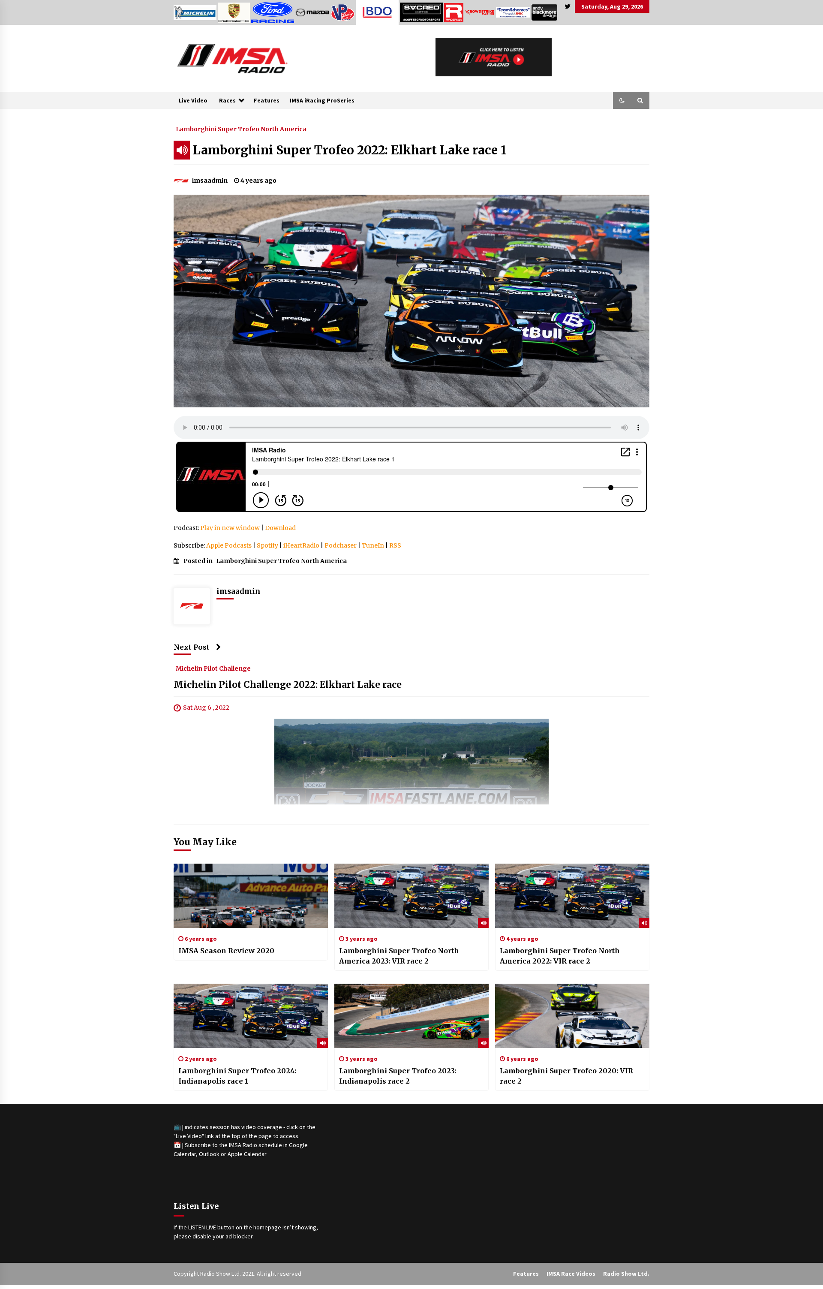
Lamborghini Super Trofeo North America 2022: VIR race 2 (560, 955)
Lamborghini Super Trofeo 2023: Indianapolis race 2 (397, 1075)
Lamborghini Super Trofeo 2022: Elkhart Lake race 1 (350, 150)
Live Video (193, 100)
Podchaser (340, 545)
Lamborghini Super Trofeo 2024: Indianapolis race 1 (237, 1075)
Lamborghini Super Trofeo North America (241, 128)
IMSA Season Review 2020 (226, 950)
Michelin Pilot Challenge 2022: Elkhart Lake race (288, 684)
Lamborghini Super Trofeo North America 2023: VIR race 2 (399, 955)
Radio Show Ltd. (626, 1273)
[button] (622, 100)
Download (280, 528)
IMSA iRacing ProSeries (322, 100)
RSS (395, 545)
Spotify (267, 545)
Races (227, 100)
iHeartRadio (301, 545)
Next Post (192, 647)
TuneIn (373, 545)
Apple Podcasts (229, 545)
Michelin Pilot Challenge (213, 668)
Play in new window (230, 528)
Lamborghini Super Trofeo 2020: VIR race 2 (566, 1075)
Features (266, 100)
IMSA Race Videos (571, 1273)
